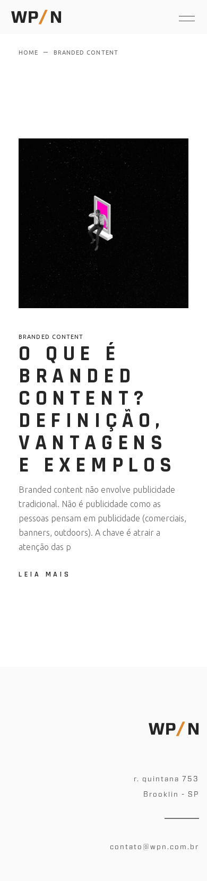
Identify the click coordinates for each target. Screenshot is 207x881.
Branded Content (51, 337)
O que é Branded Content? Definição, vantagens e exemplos (98, 410)
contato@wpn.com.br (154, 847)
